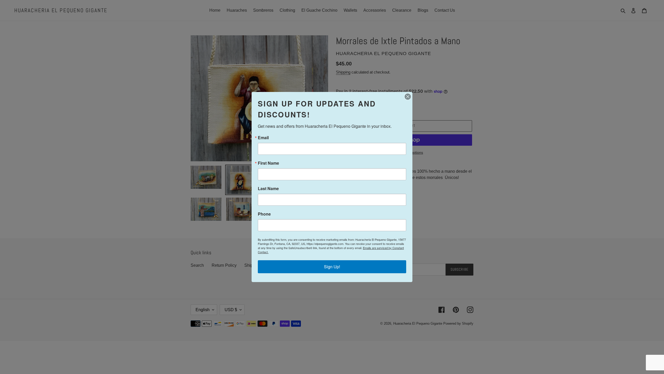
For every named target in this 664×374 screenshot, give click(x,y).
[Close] (408, 97)
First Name (268, 163)
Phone (264, 214)
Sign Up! (332, 267)
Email (263, 138)
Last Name (268, 188)
